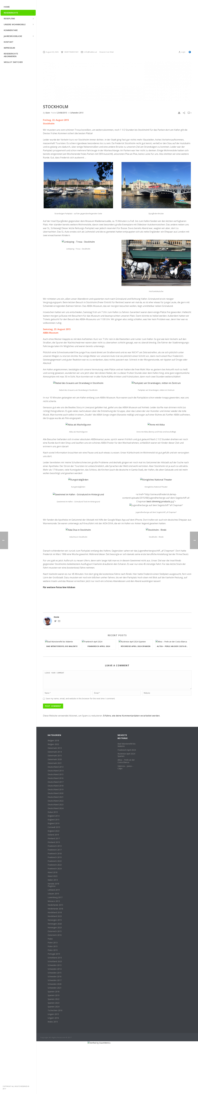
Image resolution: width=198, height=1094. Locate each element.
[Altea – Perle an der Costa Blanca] (172, 641)
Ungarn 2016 (53, 1018)
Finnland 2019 (54, 842)
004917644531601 (71, 52)
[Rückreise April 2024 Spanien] (135, 641)
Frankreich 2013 (55, 846)
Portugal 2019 (54, 954)
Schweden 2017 (54, 980)
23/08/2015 (62, 112)
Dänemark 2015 (55, 755)
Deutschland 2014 (55, 770)
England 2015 (53, 819)
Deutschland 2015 (55, 774)
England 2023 (53, 831)
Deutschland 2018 (55, 786)
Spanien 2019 (53, 995)
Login (183, 52)
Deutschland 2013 (55, 767)
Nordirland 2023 (55, 916)
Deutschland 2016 (55, 778)
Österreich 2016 (55, 935)
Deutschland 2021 (55, 797)
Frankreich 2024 (55, 868)
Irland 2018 (52, 872)
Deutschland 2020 (55, 793)
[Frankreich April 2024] (99, 641)
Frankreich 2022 (55, 861)
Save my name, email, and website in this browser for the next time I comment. (80, 698)
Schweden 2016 (54, 976)
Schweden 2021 (54, 988)
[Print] (179, 112)
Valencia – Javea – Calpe (125, 767)
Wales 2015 (53, 1022)
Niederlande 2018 (55, 909)
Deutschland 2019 (55, 789)
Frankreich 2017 (55, 850)
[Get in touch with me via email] (59, 621)
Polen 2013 (53, 942)
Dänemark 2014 (55, 752)
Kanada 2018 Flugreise (53, 884)
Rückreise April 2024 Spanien (135, 646)
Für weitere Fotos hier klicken (59, 587)
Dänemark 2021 (55, 763)
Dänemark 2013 (55, 748)
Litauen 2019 (53, 893)
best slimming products (158, 501)
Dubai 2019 (53, 812)
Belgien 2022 (53, 744)
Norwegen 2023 (55, 927)
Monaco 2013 (54, 901)
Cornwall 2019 (54, 827)
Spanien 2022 (53, 999)
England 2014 (53, 816)
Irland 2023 (52, 876)
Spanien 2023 (53, 1003)
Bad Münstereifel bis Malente (62, 646)
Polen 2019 (53, 950)
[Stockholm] (117, 81)
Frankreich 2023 (55, 865)
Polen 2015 (53, 946)
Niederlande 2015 (55, 905)
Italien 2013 (53, 880)
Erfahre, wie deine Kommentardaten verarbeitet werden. (131, 715)
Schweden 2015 (76, 112)
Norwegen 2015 (55, 920)
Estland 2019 (53, 835)
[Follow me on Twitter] (55, 621)
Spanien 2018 (53, 991)
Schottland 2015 (55, 957)
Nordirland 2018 (55, 912)
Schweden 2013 (54, 965)
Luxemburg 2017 (55, 897)
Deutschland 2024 (55, 808)
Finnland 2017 (54, 838)
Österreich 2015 (55, 931)
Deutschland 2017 (55, 782)
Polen (50, 939)
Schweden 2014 (54, 969)
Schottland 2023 (55, 961)
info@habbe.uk (90, 52)
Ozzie (47, 112)
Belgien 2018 (53, 740)
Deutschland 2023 (55, 804)
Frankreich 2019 (55, 857)
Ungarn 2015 (53, 1014)
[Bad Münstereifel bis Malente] (62, 641)
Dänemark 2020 (55, 759)
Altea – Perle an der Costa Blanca (173, 646)
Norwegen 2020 (55, 924)
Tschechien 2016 (55, 1010)
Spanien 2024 (53, 1006)
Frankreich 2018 (55, 853)
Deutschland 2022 (55, 801)
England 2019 (53, 823)
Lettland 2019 (54, 890)
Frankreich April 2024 (99, 646)
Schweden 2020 (54, 984)
